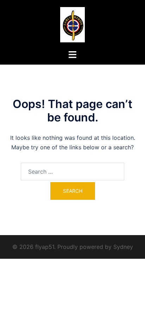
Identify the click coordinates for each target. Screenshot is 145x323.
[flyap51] (72, 24)
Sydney (123, 246)
